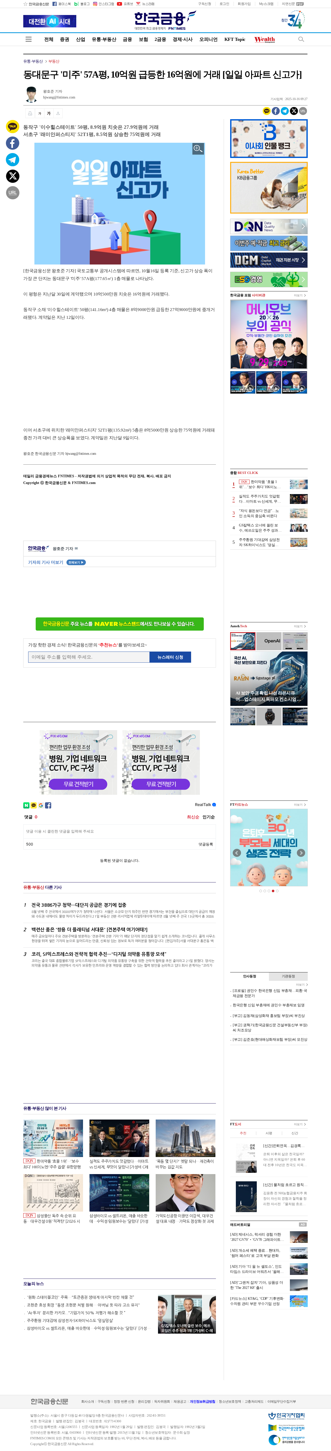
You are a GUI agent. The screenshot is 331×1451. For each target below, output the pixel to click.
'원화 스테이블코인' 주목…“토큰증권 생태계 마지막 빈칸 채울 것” (80, 1297)
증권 (64, 39)
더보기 (298, 295)
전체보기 (76, 562)
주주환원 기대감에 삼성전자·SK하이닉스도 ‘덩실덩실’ (70, 1320)
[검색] (301, 39)
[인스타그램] (103, 4)
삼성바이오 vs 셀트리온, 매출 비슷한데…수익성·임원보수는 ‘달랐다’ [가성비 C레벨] (90, 1328)
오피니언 (208, 39)
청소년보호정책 (230, 1401)
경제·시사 (183, 39)
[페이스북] (61, 4)
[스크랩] (58, 113)
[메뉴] (29, 39)
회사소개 (87, 1401)
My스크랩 (266, 4)
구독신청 (204, 4)
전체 (48, 39)
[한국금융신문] (36, 4)
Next (301, 853)
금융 (127, 39)
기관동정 (288, 976)
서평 (269, 1133)
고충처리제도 (254, 1401)
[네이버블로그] (81, 4)
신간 (294, 1133)
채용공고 (180, 1401)
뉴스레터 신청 (170, 657)
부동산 (53, 61)
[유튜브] (124, 4)
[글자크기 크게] (49, 113)
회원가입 (244, 4)
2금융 (160, 39)
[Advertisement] (66, 368)
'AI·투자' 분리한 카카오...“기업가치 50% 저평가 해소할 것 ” (76, 1313)
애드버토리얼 (240, 1225)
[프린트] (30, 113)
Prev (237, 853)
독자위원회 (162, 1401)
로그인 (224, 4)
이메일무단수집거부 (281, 1401)
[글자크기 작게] (39, 113)
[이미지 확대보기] (198, 149)
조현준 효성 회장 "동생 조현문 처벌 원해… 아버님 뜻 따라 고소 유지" (83, 1305)
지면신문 (288, 4)
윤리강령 (144, 1401)
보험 (143, 39)
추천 (243, 1133)
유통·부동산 (104, 39)
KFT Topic (234, 39)
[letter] (145, 4)
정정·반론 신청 (124, 1401)
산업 (80, 39)
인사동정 (249, 976)
